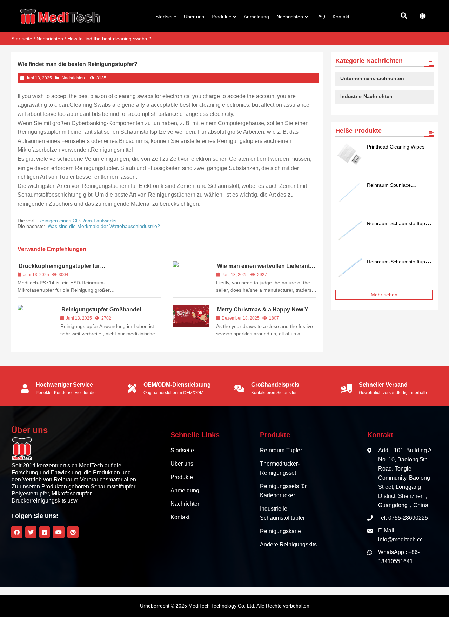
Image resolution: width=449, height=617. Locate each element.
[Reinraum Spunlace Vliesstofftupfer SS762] (349, 193)
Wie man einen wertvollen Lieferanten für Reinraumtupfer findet (266, 269)
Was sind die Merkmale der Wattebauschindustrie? (104, 226)
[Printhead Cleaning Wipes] (349, 155)
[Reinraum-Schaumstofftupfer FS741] (349, 269)
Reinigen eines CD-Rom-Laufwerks (77, 220)
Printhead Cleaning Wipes (395, 147)
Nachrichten (49, 38)
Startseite (21, 38)
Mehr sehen (384, 294)
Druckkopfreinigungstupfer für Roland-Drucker (59, 269)
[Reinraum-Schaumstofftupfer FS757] (349, 231)
